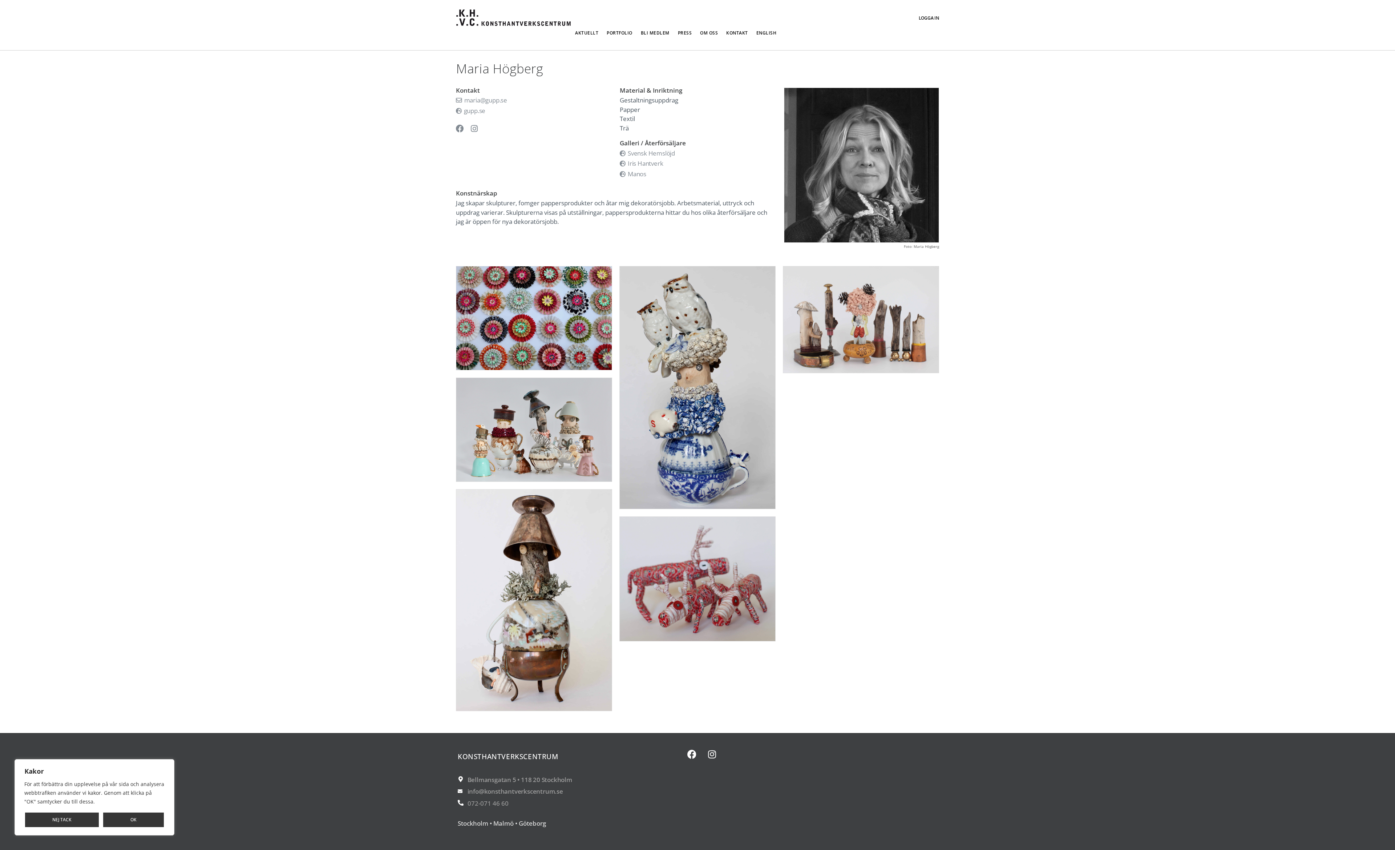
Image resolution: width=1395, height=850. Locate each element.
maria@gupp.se (485, 100)
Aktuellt (586, 33)
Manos (636, 174)
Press (685, 33)
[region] (94, 797)
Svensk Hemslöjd (650, 153)
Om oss (709, 33)
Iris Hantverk (644, 163)
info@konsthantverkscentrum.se (515, 791)
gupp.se (473, 110)
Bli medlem (655, 33)
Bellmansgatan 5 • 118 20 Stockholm (520, 780)
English (766, 33)
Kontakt (737, 33)
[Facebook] (692, 754)
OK (133, 820)
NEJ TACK (62, 820)
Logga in (929, 18)
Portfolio (619, 33)
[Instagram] (712, 754)
